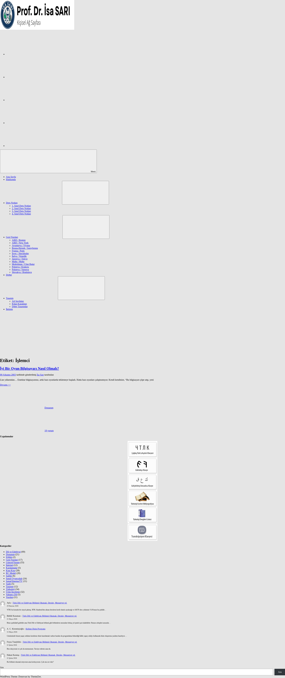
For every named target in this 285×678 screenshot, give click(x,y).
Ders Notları (12, 203)
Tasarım (9, 298)
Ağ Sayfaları (18, 301)
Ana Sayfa (11, 177)
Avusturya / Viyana (21, 245)
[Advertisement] (142, 334)
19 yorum (49, 430)
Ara (2, 667)
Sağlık (9, 576)
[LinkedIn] (28, 123)
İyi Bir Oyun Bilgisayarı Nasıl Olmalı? (29, 368)
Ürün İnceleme (13, 592)
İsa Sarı (40, 374)
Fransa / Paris (18, 251)
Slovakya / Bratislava (22, 272)
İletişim (9, 309)
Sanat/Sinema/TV (14, 581)
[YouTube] (28, 145)
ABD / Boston (19, 240)
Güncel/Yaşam (13, 562)
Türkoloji (10, 589)
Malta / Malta (18, 261)
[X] (28, 100)
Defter (9, 275)
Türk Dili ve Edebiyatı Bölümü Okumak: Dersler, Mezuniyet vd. (40, 603)
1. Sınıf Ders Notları (21, 205)
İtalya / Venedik (19, 256)
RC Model (11, 573)
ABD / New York (20, 243)
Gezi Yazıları (12, 237)
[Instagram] (28, 77)
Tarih (8, 584)
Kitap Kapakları (19, 304)
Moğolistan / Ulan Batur (23, 264)
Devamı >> (5, 385)
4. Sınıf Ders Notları (21, 214)
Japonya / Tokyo (19, 259)
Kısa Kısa (10, 570)
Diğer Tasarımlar (20, 306)
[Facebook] (28, 54)
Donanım (49, 407)
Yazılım (9, 597)
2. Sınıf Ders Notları (21, 208)
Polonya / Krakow (20, 267)
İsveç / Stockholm (20, 253)
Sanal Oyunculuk (14, 578)
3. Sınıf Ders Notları (21, 211)
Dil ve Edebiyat (13, 551)
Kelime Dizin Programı (35, 629)
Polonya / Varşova (20, 269)
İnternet (9, 565)
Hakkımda (11, 179)
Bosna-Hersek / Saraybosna (25, 248)
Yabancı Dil (11, 594)
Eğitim (9, 557)
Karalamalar (11, 568)
